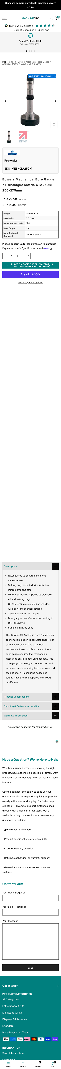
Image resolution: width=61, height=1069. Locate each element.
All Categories (10, 999)
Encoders (7, 1025)
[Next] (55, 100)
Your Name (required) (14, 892)
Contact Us (8, 1059)
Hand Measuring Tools (15, 1032)
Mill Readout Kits (12, 1012)
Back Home (7, 62)
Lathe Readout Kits (13, 1006)
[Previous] (5, 100)
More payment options (30, 282)
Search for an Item (13, 1053)
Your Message (10, 920)
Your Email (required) (14, 906)
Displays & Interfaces (14, 1019)
